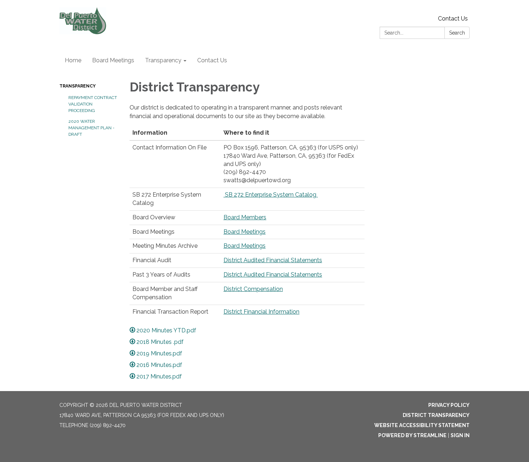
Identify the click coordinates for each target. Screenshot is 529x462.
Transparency (77, 86)
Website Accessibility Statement (422, 425)
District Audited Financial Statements (272, 260)
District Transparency (436, 415)
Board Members (244, 217)
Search (457, 33)
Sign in (460, 435)
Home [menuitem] (73, 60)
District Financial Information (261, 311)
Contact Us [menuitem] (212, 60)
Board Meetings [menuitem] (113, 60)
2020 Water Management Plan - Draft (91, 128)
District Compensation (253, 289)
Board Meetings (244, 231)
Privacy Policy (449, 405)
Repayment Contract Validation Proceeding (92, 104)
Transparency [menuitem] (163, 60)
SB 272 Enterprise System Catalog (270, 194)
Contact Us (453, 18)
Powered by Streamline (412, 435)
